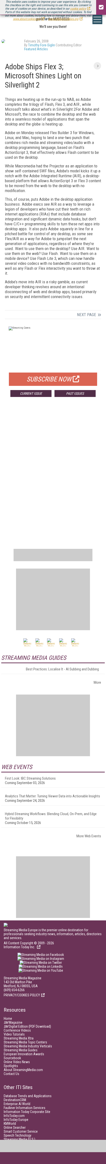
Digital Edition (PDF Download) (27, 1026)
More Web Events (88, 836)
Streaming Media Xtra (19, 1038)
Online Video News (17, 1062)
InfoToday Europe (16, 1120)
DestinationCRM (15, 1100)
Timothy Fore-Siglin (41, 45)
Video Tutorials (14, 1034)
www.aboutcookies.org (26, 19)
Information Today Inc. (20, 947)
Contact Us (11, 1074)
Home (8, 1019)
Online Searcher (15, 1127)
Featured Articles (36, 49)
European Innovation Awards (24, 1054)
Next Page (86, 314)
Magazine (13, 1022)
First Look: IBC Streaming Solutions (30, 778)
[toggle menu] (97, 19)
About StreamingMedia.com (23, 1070)
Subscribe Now (49, 379)
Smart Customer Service (21, 1131)
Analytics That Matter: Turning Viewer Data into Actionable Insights (52, 796)
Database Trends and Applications (28, 1096)
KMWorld (10, 1124)
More (97, 682)
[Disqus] (53, 473)
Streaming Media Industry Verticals (28, 1046)
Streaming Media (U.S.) (19, 1139)
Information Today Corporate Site (27, 1112)
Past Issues (75, 393)
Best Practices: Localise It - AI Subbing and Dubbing (62, 669)
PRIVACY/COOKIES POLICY (22, 995)
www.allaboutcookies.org (63, 19)
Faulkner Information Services (24, 1108)
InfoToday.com (14, 1116)
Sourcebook (12, 1058)
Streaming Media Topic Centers (25, 1042)
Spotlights (11, 1066)
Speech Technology (17, 1135)
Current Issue (31, 393)
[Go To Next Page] (97, 66)
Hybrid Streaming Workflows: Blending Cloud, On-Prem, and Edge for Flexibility (51, 816)
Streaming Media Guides (20, 1050)
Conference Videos (17, 1030)
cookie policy (78, 8)
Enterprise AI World (17, 1104)
